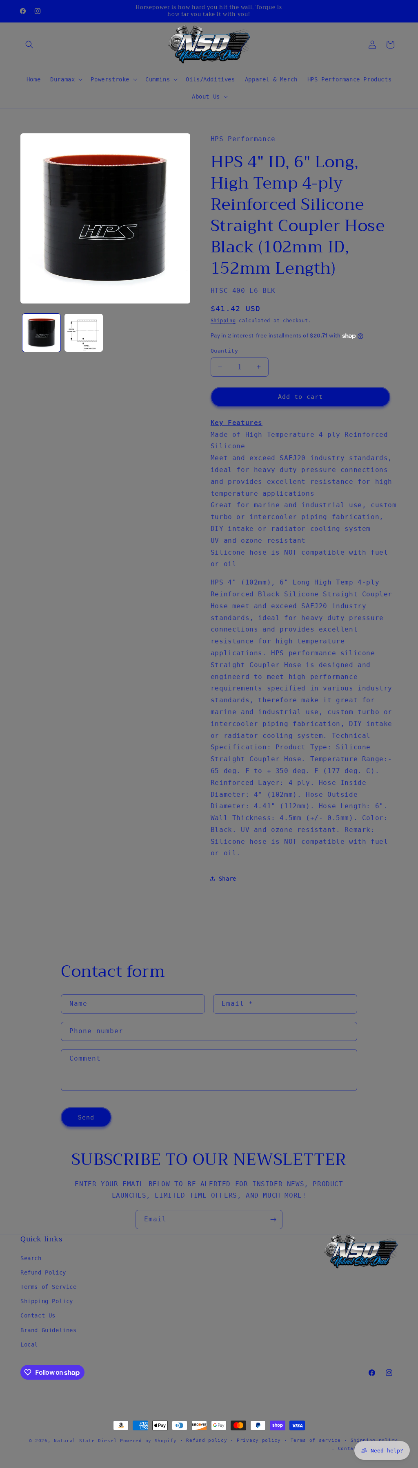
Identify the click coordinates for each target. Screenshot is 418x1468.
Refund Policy (43, 1272)
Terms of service (316, 1440)
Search (31, 1258)
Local (29, 1344)
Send (86, 1117)
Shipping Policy (46, 1301)
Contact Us (38, 1315)
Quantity (224, 351)
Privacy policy (259, 1440)
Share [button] (227, 878)
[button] (29, 45)
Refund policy (206, 1440)
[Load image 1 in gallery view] (41, 333)
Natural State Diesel (85, 1440)
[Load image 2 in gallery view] (83, 333)
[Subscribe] (273, 1219)
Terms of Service (48, 1287)
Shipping (223, 321)
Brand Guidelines (48, 1330)
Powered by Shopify (148, 1440)
